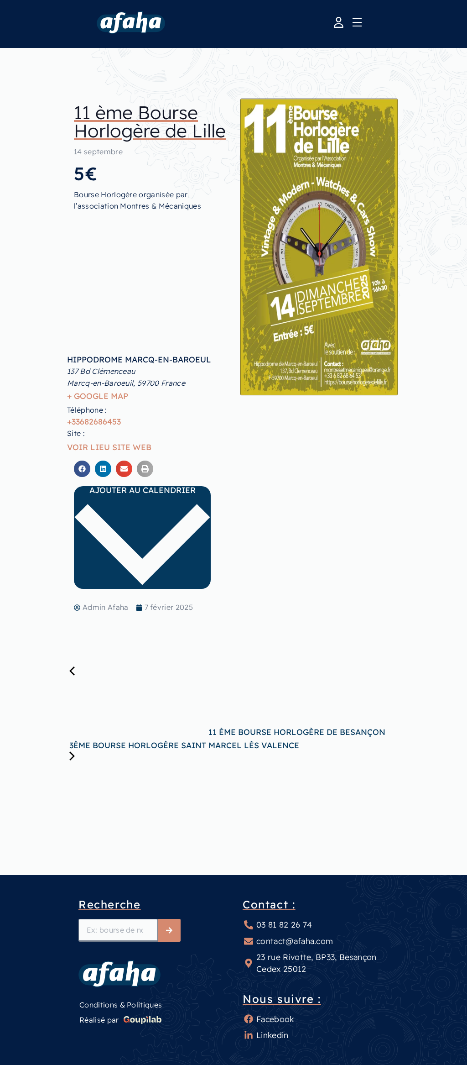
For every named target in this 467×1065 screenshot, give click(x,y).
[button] (82, 469)
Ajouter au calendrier (142, 490)
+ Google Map (97, 396)
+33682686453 (94, 421)
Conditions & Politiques (120, 1004)
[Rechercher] (169, 930)
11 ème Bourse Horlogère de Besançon (295, 732)
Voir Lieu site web (109, 447)
